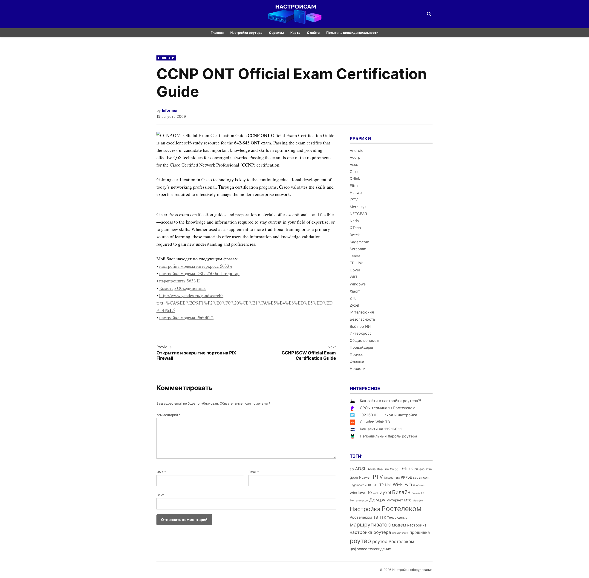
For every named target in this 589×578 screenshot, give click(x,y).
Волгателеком (359, 500)
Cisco (355, 171)
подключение (400, 533)
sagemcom (421, 477)
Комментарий (168, 415)
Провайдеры (361, 347)
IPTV (354, 199)
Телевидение (397, 517)
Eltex (354, 185)
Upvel (355, 270)
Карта (295, 33)
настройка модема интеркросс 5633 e (195, 266)
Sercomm (358, 249)
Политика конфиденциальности (352, 33)
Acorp (355, 157)
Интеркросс (361, 333)
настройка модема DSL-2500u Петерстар (199, 273)
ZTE (353, 298)
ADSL (361, 469)
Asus (354, 164)
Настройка (365, 509)
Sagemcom (359, 242)
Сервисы (276, 33)
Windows (358, 284)
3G (352, 469)
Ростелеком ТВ (364, 517)
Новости (166, 58)
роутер (360, 541)
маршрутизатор (370, 524)
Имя (161, 472)
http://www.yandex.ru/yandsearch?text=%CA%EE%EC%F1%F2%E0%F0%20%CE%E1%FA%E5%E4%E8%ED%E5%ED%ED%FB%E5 (244, 302)
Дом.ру (377, 500)
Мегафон (418, 500)
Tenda (355, 256)
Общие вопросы (364, 340)
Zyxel (354, 305)
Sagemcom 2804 (361, 485)
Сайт (160, 495)
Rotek (355, 235)
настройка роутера (370, 532)
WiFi (353, 277)
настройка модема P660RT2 (186, 317)
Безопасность (362, 319)
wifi (408, 484)
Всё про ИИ (360, 326)
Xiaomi (355, 291)
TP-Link (356, 263)
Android (357, 150)
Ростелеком (401, 509)
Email (253, 472)
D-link (355, 178)
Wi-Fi (398, 484)
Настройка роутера (246, 33)
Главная (217, 33)
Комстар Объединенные (182, 288)
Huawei (356, 192)
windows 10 (361, 492)
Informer (170, 110)
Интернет (395, 500)
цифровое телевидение (370, 549)
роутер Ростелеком (393, 541)
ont (398, 477)
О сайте (313, 33)
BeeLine (383, 469)
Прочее (356, 354)
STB (375, 485)
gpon (354, 477)
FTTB (429, 469)
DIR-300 (419, 469)
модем (399, 525)
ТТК (382, 517)
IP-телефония (362, 312)
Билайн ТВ (418, 493)
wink (376, 493)
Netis (354, 221)
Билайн (401, 492)
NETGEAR (358, 213)
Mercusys (358, 206)
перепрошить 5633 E (179, 281)
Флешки (357, 361)
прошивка (420, 532)
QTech (355, 227)
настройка (417, 525)
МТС (407, 500)
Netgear (389, 477)
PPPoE (406, 477)
